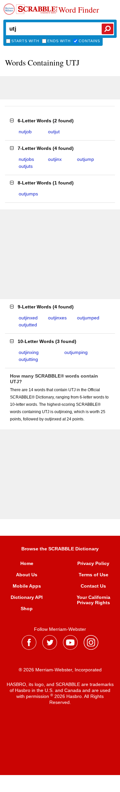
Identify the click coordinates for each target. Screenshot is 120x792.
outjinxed (28, 317)
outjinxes (57, 317)
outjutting (28, 359)
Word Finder (78, 10)
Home (26, 563)
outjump (85, 159)
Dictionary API (27, 597)
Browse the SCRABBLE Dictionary (60, 548)
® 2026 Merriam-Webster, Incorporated (60, 669)
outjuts (26, 166)
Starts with (25, 41)
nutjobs (26, 159)
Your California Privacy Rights (93, 600)
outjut (54, 131)
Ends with (59, 41)
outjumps (28, 193)
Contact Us (93, 586)
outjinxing (29, 352)
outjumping (76, 352)
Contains (89, 41)
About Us (26, 574)
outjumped (88, 317)
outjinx (55, 159)
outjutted (28, 324)
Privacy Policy (93, 563)
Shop (27, 608)
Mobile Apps (27, 586)
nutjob (25, 131)
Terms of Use (93, 574)
